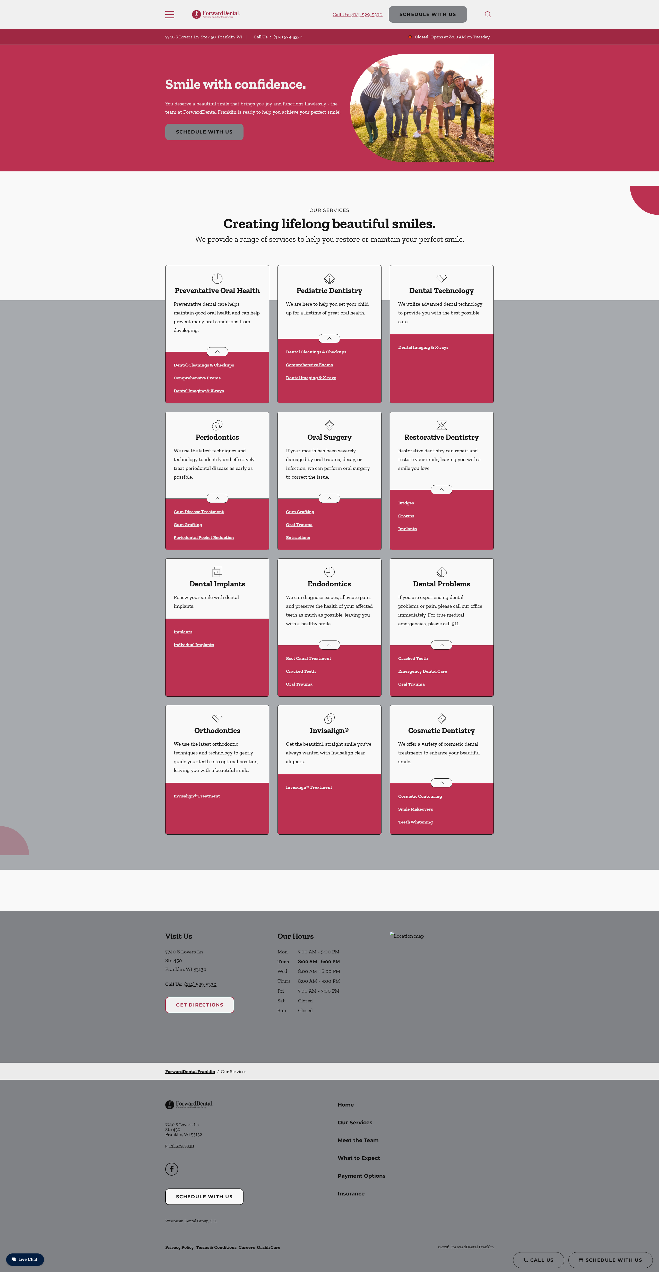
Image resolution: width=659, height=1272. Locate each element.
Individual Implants (194, 644)
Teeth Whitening (415, 822)
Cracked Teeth (301, 671)
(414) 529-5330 (288, 37)
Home (346, 1105)
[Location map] (442, 987)
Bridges (406, 503)
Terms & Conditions (216, 1247)
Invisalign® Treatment (197, 796)
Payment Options (362, 1176)
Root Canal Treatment (308, 658)
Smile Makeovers (415, 809)
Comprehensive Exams (197, 378)
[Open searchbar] (488, 14)
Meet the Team (358, 1140)
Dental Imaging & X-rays (199, 391)
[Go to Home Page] (216, 14)
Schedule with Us (428, 14)
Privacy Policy (179, 1247)
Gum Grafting (188, 524)
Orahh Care (268, 1247)
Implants (407, 528)
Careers (247, 1247)
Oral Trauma (299, 524)
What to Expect (359, 1158)
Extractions (298, 537)
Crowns (406, 516)
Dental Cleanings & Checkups (204, 365)
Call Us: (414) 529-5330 (358, 14)
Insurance (351, 1194)
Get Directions (199, 1005)
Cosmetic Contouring (420, 796)
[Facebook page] (171, 1169)
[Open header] (171, 14)
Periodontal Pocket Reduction (204, 537)
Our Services (355, 1122)
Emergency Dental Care (422, 671)
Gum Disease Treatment (199, 511)
